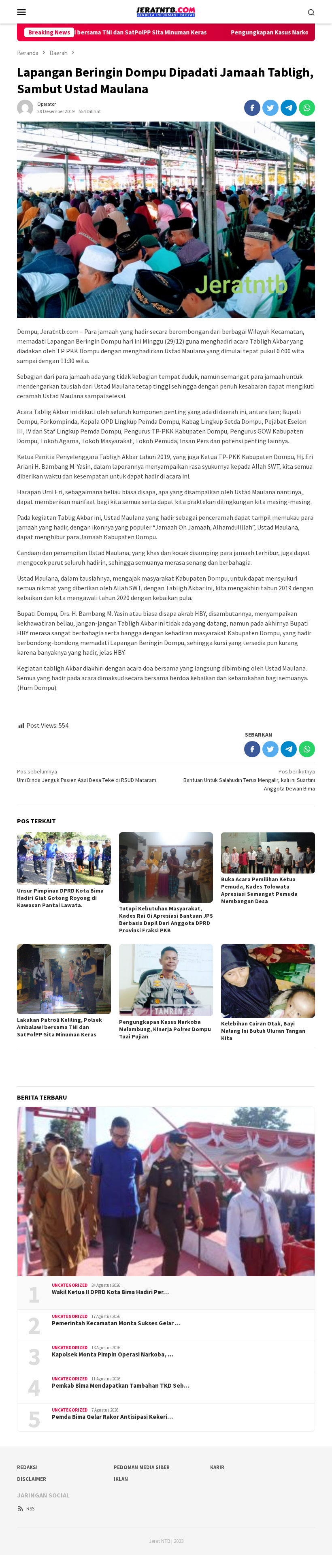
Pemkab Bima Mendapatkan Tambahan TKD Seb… (120, 1385)
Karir (217, 1467)
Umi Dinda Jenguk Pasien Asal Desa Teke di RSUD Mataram (86, 776)
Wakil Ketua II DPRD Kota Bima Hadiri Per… (110, 1292)
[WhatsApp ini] (307, 108)
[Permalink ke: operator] (25, 107)
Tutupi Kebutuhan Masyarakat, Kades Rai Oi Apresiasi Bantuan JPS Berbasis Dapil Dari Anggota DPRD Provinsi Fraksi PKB (166, 919)
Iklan (121, 1479)
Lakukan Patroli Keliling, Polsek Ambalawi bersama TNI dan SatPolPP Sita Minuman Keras (59, 1027)
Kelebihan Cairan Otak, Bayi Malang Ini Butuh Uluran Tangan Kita (263, 1031)
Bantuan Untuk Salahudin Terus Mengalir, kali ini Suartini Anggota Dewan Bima (249, 780)
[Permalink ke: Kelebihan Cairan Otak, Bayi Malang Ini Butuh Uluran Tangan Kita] (268, 981)
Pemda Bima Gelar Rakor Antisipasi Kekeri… (112, 1416)
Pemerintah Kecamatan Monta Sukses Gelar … (116, 1323)
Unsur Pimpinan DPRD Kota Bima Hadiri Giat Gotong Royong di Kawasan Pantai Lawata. (60, 898)
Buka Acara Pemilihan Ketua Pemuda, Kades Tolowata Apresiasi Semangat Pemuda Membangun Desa (259, 890)
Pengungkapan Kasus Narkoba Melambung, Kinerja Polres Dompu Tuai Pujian (165, 1029)
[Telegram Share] (289, 108)
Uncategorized (69, 1285)
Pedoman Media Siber (142, 1467)
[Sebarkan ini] (252, 108)
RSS (30, 1508)
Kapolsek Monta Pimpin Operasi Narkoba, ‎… (112, 1354)
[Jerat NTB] (166, 11)
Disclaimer (31, 1479)
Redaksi (27, 1467)
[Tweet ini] (270, 108)
